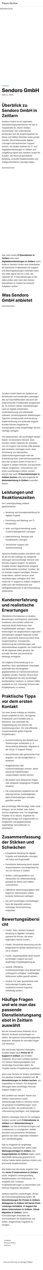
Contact (7, 1245)
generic (5, 86)
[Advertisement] (21, 44)
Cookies (7, 1240)
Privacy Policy (10, 1243)
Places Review (10, 3)
